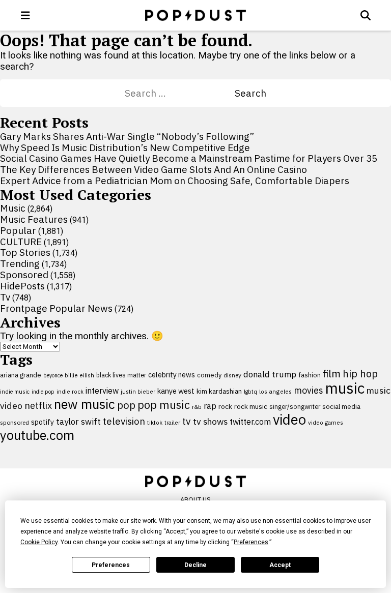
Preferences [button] (251, 542)
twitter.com (250, 422)
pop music (163, 405)
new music (84, 404)
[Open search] (365, 15)
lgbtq (250, 391)
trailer (172, 422)
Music (12, 208)
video (289, 419)
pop (126, 405)
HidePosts (22, 286)
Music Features (34, 219)
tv (186, 420)
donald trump (269, 374)
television (124, 421)
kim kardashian (219, 391)
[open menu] (25, 15)
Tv (5, 297)
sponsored (14, 422)
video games (325, 422)
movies (308, 390)
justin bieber (138, 391)
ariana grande (20, 374)
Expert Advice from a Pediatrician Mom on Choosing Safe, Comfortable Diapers (174, 180)
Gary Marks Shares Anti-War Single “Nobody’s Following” (127, 136)
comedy (209, 375)
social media (341, 406)
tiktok (154, 422)
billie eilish (79, 375)
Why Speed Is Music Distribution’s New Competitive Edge (125, 147)
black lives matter (121, 375)
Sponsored (24, 275)
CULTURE (21, 241)
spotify (42, 422)
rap (210, 405)
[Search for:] (180, 93)
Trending (20, 263)
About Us (195, 499)
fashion (309, 375)
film (332, 373)
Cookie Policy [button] (39, 542)
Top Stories (25, 252)
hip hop (360, 373)
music (345, 388)
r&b (197, 406)
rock (225, 406)
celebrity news (171, 374)
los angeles (275, 391)
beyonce (53, 375)
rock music (250, 406)
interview (102, 391)
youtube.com (37, 435)
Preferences (111, 565)
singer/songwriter (294, 406)
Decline (195, 565)
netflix (38, 405)
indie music (15, 391)
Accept (280, 565)
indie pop (43, 391)
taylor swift (78, 421)
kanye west (175, 391)
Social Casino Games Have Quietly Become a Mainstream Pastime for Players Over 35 (188, 158)
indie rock (70, 391)
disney (232, 375)
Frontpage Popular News (56, 308)
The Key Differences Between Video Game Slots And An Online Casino (153, 169)
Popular (18, 230)
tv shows (210, 421)
